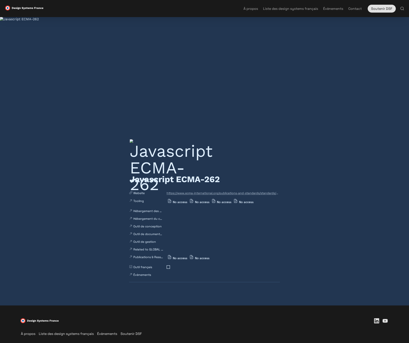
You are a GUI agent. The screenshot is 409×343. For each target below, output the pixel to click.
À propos (250, 8)
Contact (355, 8)
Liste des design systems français (290, 8)
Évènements (333, 8)
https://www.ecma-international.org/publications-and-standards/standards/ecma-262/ (222, 193)
